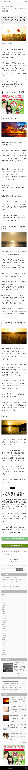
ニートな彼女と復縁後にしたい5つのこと (10, 577)
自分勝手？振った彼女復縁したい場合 (18, 697)
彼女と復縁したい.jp (9, 768)
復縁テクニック (6, 615)
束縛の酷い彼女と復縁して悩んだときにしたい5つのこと (13, 579)
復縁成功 (4, 628)
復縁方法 (3, 6)
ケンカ (4, 594)
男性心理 (4, 641)
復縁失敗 (4, 622)
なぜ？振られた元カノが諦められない (19, 663)
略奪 (4, 643)
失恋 (4, 609)
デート (4, 596)
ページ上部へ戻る (26, 768)
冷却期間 (4, 605)
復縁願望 (11, 6)
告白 (4, 607)
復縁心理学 (5, 626)
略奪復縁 (4, 645)
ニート (4, 598)
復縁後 (4, 624)
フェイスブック (6, 600)
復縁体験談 (5, 620)
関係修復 (4, 652)
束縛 (4, 639)
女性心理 (4, 611)
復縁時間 (7, 6)
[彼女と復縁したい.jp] (6, 2)
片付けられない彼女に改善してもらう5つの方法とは (12, 687)
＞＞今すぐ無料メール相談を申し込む (15, 545)
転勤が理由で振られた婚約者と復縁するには (11, 586)
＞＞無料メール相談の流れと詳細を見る (14, 538)
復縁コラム (5, 613)
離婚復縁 (4, 654)
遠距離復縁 (5, 650)
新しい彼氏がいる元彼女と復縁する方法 (10, 581)
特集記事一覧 (23, 742)
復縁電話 (4, 635)
